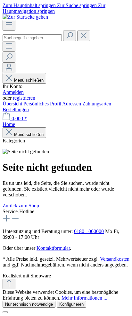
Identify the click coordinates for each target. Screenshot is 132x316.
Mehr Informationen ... (84, 298)
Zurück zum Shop (21, 205)
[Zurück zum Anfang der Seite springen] (9, 284)
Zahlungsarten (96, 103)
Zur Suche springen (77, 5)
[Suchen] (69, 36)
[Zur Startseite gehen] (25, 17)
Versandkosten (114, 259)
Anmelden (13, 92)
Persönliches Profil (42, 103)
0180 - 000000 (89, 231)
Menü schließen (29, 80)
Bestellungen (16, 109)
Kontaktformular (53, 248)
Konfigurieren (71, 304)
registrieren (24, 98)
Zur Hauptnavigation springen (54, 8)
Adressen (72, 103)
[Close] (5, 312)
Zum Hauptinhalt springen (30, 5)
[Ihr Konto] (9, 67)
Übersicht (13, 103)
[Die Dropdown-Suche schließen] (83, 36)
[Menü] (9, 25)
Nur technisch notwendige (29, 304)
